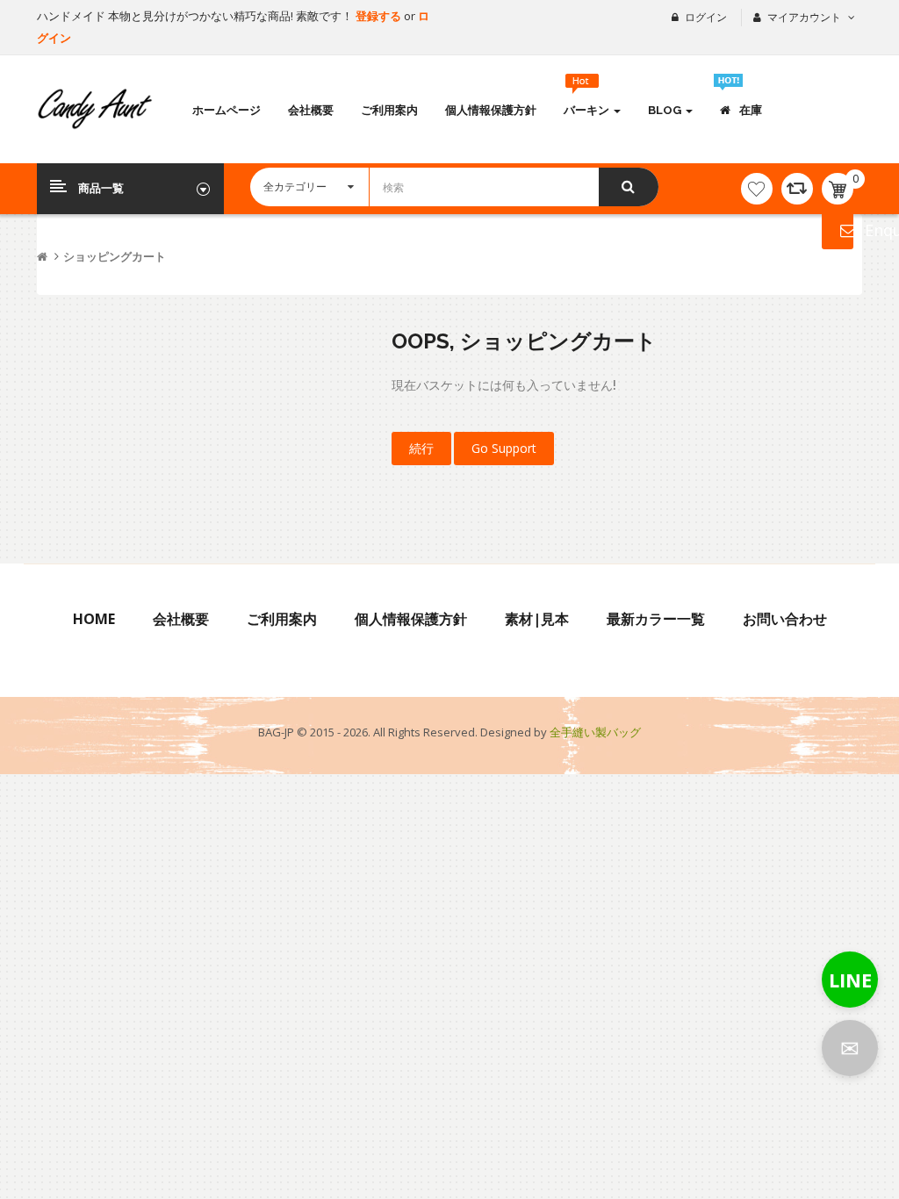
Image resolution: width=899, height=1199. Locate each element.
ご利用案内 (282, 618)
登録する (380, 16)
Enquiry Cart (837, 230)
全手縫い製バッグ (595, 732)
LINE (850, 979)
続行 (421, 448)
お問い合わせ (785, 618)
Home (94, 618)
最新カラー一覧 (656, 618)
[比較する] (797, 189)
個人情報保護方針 (411, 618)
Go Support (503, 448)
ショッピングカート (114, 256)
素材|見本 (537, 618)
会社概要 (181, 618)
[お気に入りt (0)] (757, 189)
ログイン (706, 17)
